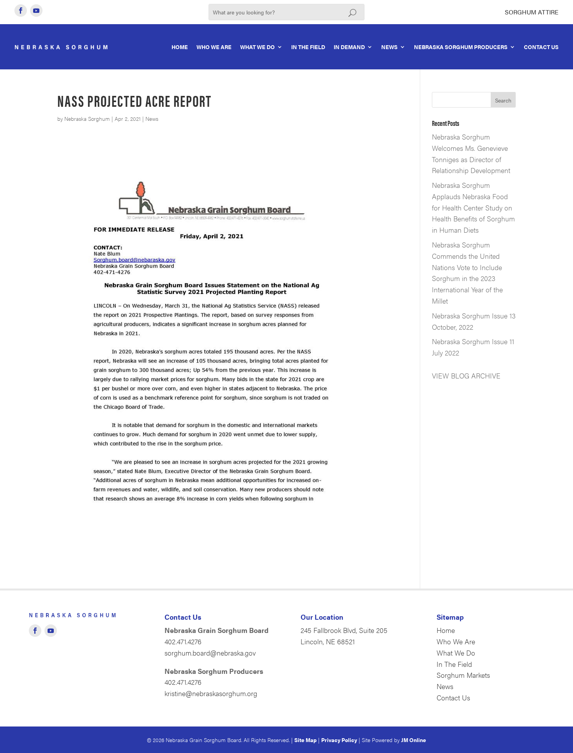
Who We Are (214, 47)
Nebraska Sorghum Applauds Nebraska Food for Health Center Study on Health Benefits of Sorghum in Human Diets (473, 207)
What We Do (257, 47)
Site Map (305, 740)
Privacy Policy (339, 740)
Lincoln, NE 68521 (328, 641)
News (389, 47)
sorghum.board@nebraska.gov (210, 653)
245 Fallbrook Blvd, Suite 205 (344, 630)
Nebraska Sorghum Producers (461, 47)
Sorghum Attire (532, 11)
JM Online (413, 740)
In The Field (308, 47)
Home (180, 47)
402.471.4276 (183, 641)
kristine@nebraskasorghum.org (210, 693)
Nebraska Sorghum (87, 118)
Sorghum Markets (463, 675)
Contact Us (541, 47)
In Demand (349, 47)
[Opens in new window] (20, 10)
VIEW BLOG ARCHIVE (466, 375)
